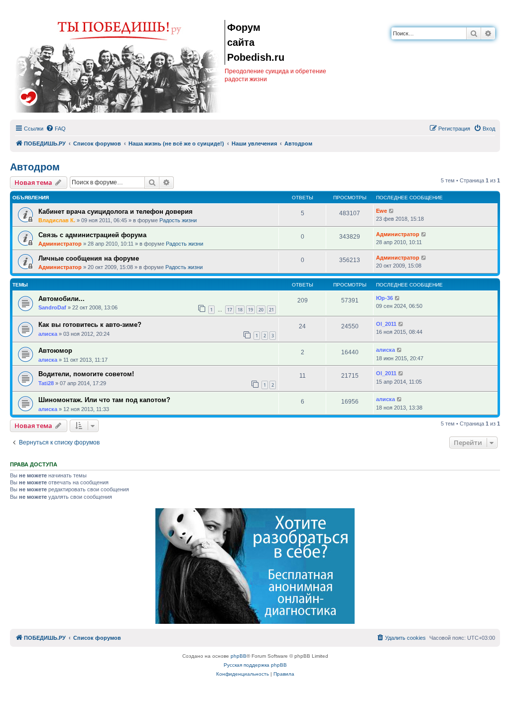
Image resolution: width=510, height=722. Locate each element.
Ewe (381, 211)
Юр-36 (384, 298)
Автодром (35, 166)
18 (240, 309)
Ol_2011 (386, 324)
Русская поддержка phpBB (255, 665)
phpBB (239, 656)
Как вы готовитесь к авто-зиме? (89, 324)
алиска (47, 334)
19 (250, 309)
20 (260, 309)
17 (229, 309)
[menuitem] (56, 129)
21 (271, 309)
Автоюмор (55, 350)
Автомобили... (61, 298)
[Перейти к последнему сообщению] (391, 211)
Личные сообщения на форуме (88, 258)
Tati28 (46, 383)
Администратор (60, 244)
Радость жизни (178, 220)
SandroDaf (52, 307)
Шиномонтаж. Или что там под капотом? (104, 400)
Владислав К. (56, 220)
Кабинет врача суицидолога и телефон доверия (115, 211)
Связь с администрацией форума (92, 235)
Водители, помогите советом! (86, 374)
